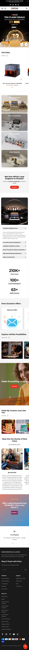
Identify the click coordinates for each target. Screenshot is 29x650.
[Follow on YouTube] (14, 634)
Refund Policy (5, 621)
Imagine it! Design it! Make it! (14, 645)
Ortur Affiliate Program (4, 606)
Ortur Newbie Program (5, 615)
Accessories (4, 583)
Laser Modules (5, 581)
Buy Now (14, 386)
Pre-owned (4, 589)
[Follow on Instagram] (6, 634)
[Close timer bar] (27, 1)
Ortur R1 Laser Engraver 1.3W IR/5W (12, 83)
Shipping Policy (5, 624)
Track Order (19, 581)
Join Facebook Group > (14, 444)
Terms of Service (5, 619)
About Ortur (4, 596)
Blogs (2, 599)
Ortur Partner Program (4, 611)
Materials (3, 586)
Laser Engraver (5, 578)
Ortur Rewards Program (5, 602)
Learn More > (14, 187)
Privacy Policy (5, 626)
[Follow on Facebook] (2, 634)
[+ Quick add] (21, 79)
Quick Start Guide (20, 578)
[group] (14, 28)
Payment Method (6, 629)
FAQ (17, 583)
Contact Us (19, 586)
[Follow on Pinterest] (10, 634)
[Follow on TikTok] (18, 634)
